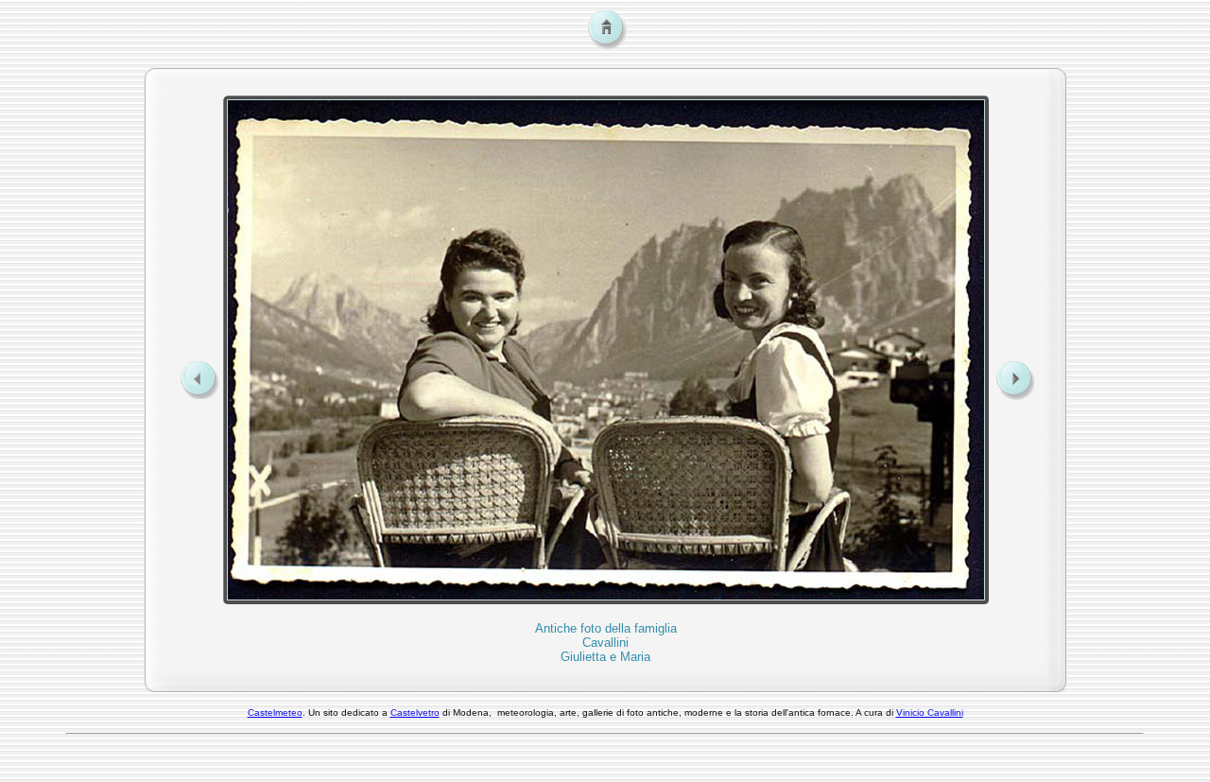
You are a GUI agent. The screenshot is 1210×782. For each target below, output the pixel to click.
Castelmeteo (275, 712)
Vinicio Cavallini (929, 712)
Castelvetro (415, 712)
